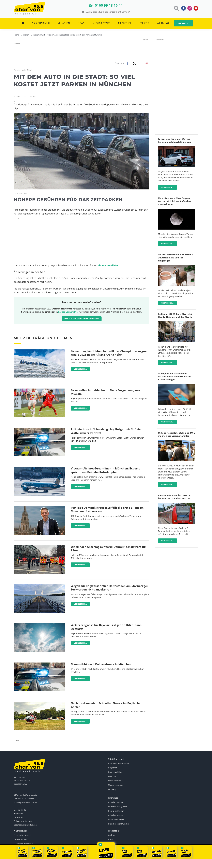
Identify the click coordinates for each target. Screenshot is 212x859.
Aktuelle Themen (115, 802)
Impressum (19, 813)
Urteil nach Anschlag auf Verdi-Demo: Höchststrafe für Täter (108, 548)
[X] (134, 63)
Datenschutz (19, 817)
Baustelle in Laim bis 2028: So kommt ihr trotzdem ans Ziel (174, 497)
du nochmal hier (108, 265)
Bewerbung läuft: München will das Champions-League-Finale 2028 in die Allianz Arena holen (109, 353)
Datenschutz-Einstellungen (25, 824)
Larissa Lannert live (68, 311)
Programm (113, 767)
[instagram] (189, 8)
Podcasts (112, 835)
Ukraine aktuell (20, 839)
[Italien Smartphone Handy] (176, 322)
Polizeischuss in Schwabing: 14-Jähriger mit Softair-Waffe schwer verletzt (106, 431)
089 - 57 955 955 (27, 798)
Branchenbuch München (119, 823)
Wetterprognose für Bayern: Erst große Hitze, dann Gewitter (106, 626)
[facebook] (183, 8)
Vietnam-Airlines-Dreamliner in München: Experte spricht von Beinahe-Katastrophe (105, 470)
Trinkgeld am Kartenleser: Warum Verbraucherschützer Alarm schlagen (174, 376)
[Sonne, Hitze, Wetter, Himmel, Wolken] (39, 624)
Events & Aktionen (116, 772)
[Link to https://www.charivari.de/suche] (176, 8)
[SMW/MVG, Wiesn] (176, 441)
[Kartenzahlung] (176, 385)
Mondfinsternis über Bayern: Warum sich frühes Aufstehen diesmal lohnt (175, 201)
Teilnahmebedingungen (24, 821)
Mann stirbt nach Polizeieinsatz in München (101, 664)
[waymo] (176, 147)
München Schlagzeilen (117, 806)
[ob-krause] (39, 507)
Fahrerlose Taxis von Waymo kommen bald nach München (174, 140)
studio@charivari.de (28, 795)
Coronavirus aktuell (22, 835)
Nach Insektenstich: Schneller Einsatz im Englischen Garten (106, 705)
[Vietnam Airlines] (39, 468)
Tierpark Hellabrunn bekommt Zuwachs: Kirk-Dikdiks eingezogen (175, 257)
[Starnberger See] (39, 585)
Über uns (112, 776)
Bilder (110, 839)
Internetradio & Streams (118, 763)
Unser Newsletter (115, 780)
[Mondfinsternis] (176, 210)
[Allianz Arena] (39, 350)
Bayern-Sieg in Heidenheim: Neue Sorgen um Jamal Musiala (106, 392)
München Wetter (115, 815)
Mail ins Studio (20, 810)
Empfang (112, 789)
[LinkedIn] (140, 63)
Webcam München (116, 819)
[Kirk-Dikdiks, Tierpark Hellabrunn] (176, 266)
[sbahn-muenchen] (176, 504)
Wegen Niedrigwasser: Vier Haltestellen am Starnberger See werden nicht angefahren (109, 587)
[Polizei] (39, 429)
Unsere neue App (115, 785)
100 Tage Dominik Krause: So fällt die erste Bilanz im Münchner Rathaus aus (107, 509)
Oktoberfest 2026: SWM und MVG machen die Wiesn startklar (176, 434)
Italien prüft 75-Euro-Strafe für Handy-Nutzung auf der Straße (175, 315)
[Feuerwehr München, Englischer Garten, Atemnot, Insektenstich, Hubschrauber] (39, 702)
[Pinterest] (146, 63)
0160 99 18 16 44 (30, 802)
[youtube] (196, 8)
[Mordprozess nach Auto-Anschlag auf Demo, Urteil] (39, 546)
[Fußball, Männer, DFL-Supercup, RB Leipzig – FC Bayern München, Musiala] (39, 389)
